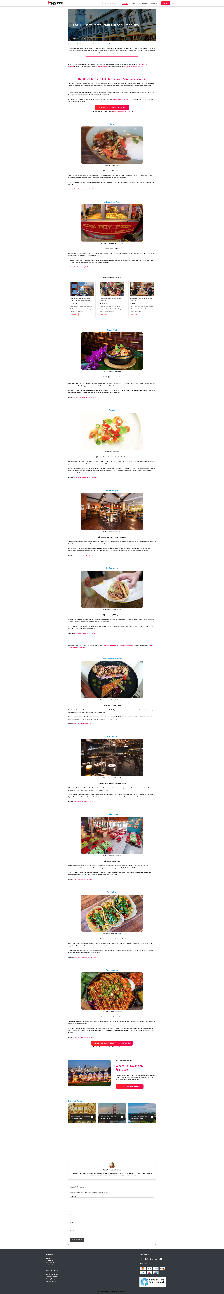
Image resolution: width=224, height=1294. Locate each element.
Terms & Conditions (52, 1276)
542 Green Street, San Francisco (83, 267)
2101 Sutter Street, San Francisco (84, 555)
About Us (49, 1258)
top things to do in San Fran (134, 66)
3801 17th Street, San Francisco (83, 1037)
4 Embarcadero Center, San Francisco (85, 397)
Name (72, 1215)
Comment (73, 1196)
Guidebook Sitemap (52, 1265)
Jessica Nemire (78, 36)
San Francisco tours (103, 66)
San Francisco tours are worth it (122, 111)
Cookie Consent (51, 1281)
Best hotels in (129, 1086)
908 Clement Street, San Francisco (84, 723)
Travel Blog (49, 1260)
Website (72, 1231)
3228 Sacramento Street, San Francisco (85, 477)
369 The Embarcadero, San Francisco (85, 801)
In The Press (50, 1262)
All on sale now (112, 1043)
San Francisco (87, 43)
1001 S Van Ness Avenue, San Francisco (86, 189)
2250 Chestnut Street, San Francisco (85, 957)
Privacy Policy (50, 1279)
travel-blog (76, 43)
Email (72, 1223)
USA (81, 43)
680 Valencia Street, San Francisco (84, 879)
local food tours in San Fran (120, 99)
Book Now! (74, 314)
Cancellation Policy (52, 1274)
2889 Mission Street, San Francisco (84, 633)
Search (125, 3)
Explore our (112, 107)
